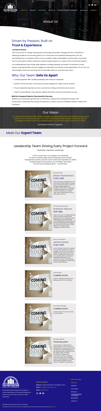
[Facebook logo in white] (92, 5)
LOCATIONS (74, 389)
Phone (38, 390)
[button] (42, 10)
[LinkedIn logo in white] (95, 5)
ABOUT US (74, 383)
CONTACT (74, 401)
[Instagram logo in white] (89, 5)
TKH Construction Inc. (17, 406)
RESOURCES (74, 398)
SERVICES (74, 386)
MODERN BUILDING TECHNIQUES (76, 395)
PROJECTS (74, 392)
